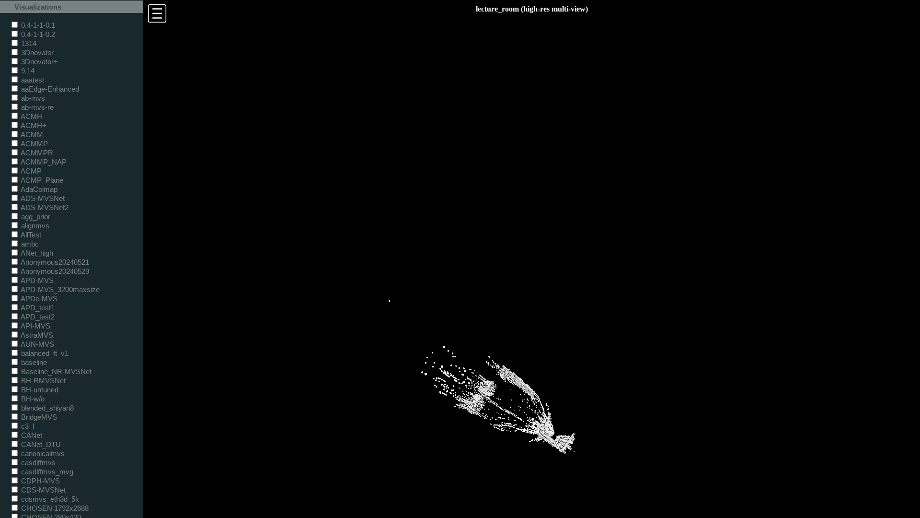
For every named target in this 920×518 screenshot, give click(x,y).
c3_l (26, 426)
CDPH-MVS (39, 481)
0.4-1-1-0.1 (37, 25)
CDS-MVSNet (42, 490)
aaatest (31, 80)
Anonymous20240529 (54, 271)
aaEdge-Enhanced (49, 89)
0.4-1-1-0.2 (37, 34)
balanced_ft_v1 (44, 353)
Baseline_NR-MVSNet (55, 371)
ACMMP (33, 144)
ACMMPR (36, 153)
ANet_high (36, 253)
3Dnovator (36, 52)
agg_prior (34, 216)
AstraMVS (36, 335)
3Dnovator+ (38, 62)
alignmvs (34, 226)
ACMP (30, 171)
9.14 (26, 71)
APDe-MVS (38, 298)
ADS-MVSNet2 (44, 207)
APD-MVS (36, 280)
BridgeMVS (38, 417)
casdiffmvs (37, 463)
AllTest (30, 235)
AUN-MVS (36, 344)
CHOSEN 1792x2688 (54, 508)
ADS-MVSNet (42, 198)
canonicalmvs (42, 453)
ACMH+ (32, 125)
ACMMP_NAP (43, 162)
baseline (33, 362)
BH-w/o (32, 399)
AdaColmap (38, 189)
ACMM (31, 134)
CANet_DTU (40, 444)
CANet (30, 435)
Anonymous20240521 (54, 262)
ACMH (30, 116)
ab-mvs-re (36, 107)
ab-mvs (32, 98)
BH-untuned (38, 390)
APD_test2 (37, 317)
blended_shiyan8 (46, 408)
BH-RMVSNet (42, 381)
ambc (29, 244)
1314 (27, 43)
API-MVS (34, 326)
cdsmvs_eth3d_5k (49, 499)
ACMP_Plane (41, 180)
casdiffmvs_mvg (46, 472)
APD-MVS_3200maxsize (59, 289)
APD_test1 (37, 308)
